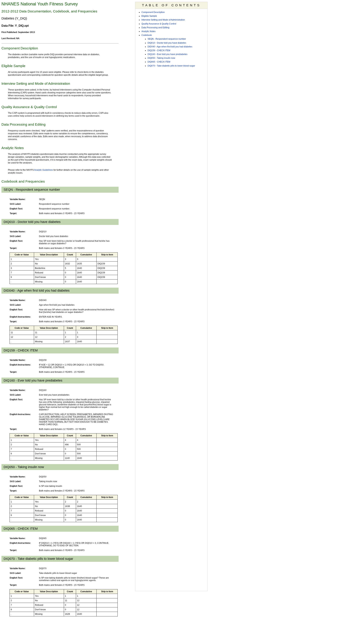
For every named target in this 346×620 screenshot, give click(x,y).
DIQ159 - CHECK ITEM (159, 50)
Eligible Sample (149, 16)
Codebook (146, 35)
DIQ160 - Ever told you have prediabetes (167, 54)
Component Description (153, 12)
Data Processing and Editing (155, 27)
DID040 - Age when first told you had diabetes (170, 46)
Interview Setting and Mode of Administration (163, 20)
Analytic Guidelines (43, 170)
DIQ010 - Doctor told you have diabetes (167, 43)
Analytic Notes (148, 31)
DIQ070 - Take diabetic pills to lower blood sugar (171, 66)
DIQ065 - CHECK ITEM (159, 62)
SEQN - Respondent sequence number (167, 39)
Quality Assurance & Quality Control (158, 24)
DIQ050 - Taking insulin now (161, 58)
